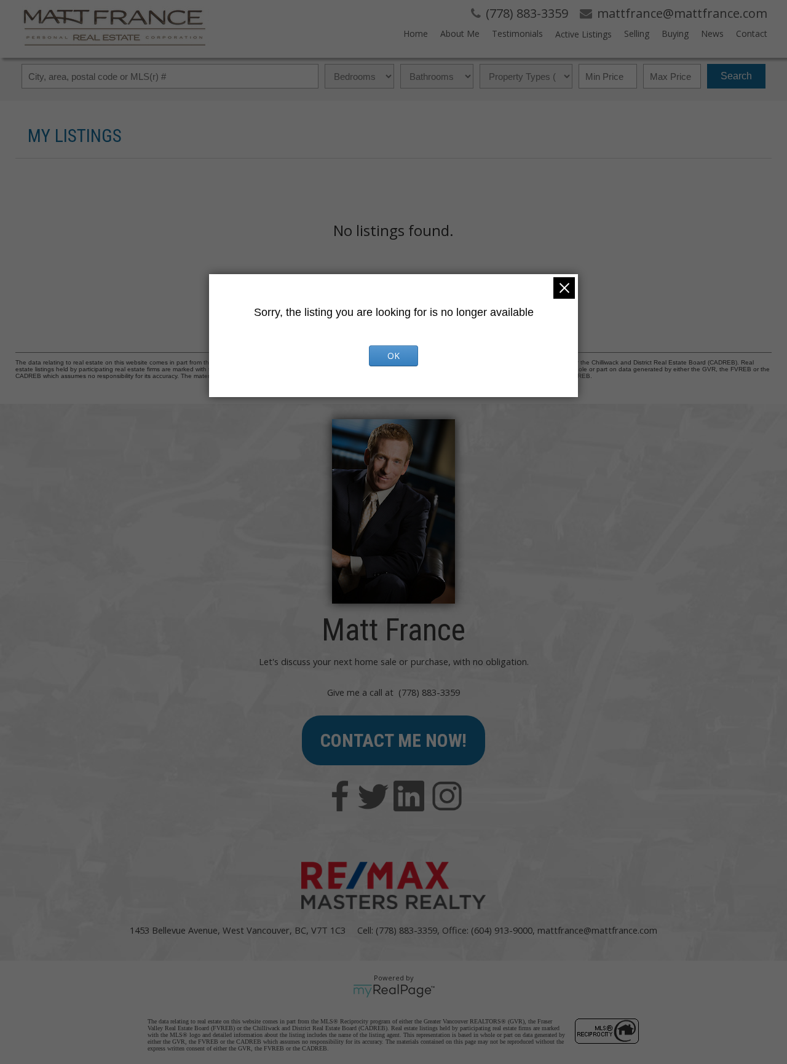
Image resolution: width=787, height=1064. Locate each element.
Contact (751, 33)
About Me (460, 33)
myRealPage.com (393, 990)
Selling (636, 33)
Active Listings (583, 34)
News (712, 33)
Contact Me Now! (393, 740)
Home (415, 33)
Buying (675, 33)
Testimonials (517, 33)
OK (393, 355)
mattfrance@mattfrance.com (597, 930)
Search (736, 76)
